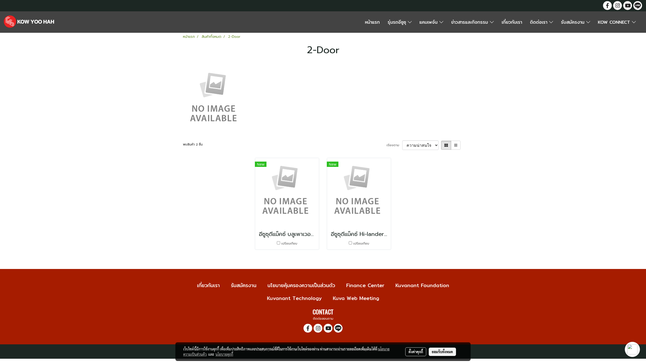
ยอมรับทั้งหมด (442, 351)
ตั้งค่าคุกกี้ (416, 351)
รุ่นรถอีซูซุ (398, 22)
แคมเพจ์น (429, 22)
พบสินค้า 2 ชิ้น (193, 144)
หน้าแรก (372, 22)
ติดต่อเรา (539, 22)
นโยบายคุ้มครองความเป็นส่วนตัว (301, 285)
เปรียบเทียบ (289, 243)
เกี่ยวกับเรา (512, 22)
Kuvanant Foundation (422, 285)
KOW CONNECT (615, 22)
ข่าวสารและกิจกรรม (470, 22)
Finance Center (365, 285)
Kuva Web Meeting (356, 298)
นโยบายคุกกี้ (224, 354)
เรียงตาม (394, 145)
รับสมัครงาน (573, 22)
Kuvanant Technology (294, 298)
